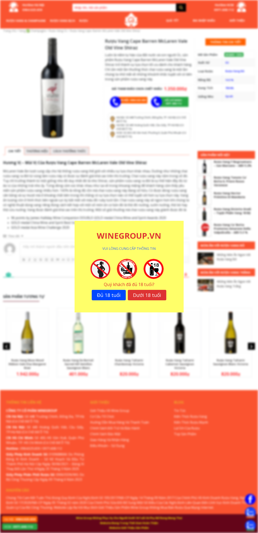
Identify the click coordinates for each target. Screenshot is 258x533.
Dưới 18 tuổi (147, 295)
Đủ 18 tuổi (109, 295)
